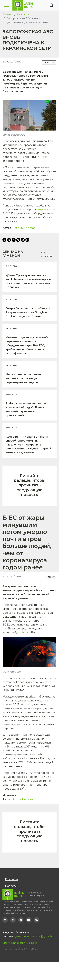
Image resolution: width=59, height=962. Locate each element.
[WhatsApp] (27, 240)
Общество (49, 62)
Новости (23, 14)
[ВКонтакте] (23, 240)
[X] (14, 240)
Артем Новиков (23, 799)
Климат (51, 577)
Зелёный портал (24, 227)
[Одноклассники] (4, 240)
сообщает (23, 632)
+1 (19, 795)
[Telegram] (9, 240)
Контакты (11, 879)
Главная (7, 14)
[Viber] (18, 240)
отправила (43, 209)
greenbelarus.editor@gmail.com (35, 936)
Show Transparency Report (20, 942)
